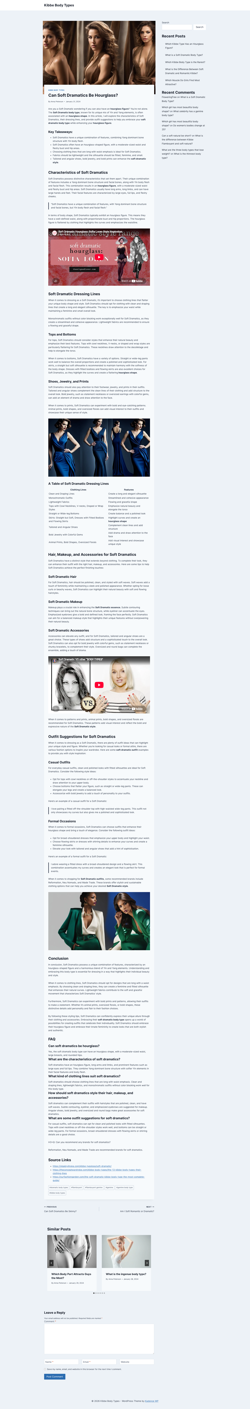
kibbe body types (57, 1193)
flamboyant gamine (93, 1187)
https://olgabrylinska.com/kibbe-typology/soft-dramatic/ (82, 1166)
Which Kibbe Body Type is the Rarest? (185, 62)
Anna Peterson (57, 101)
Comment (50, 1321)
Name (49, 1362)
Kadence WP (151, 1401)
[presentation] (71, 1251)
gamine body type (124, 1187)
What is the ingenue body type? (126, 1274)
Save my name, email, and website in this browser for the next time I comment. (84, 1369)
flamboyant (76, 1187)
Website (125, 1362)
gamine (109, 1187)
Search (165, 22)
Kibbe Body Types (56, 90)
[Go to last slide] (51, 1263)
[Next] (147, 1263)
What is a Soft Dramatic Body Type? (184, 55)
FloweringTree (169, 97)
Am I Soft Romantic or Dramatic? (137, 1209)
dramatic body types (58, 1187)
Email (86, 1362)
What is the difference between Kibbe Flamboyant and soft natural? (182, 139)
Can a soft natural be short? (176, 135)
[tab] (94, 1293)
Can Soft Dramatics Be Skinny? (60, 1209)
